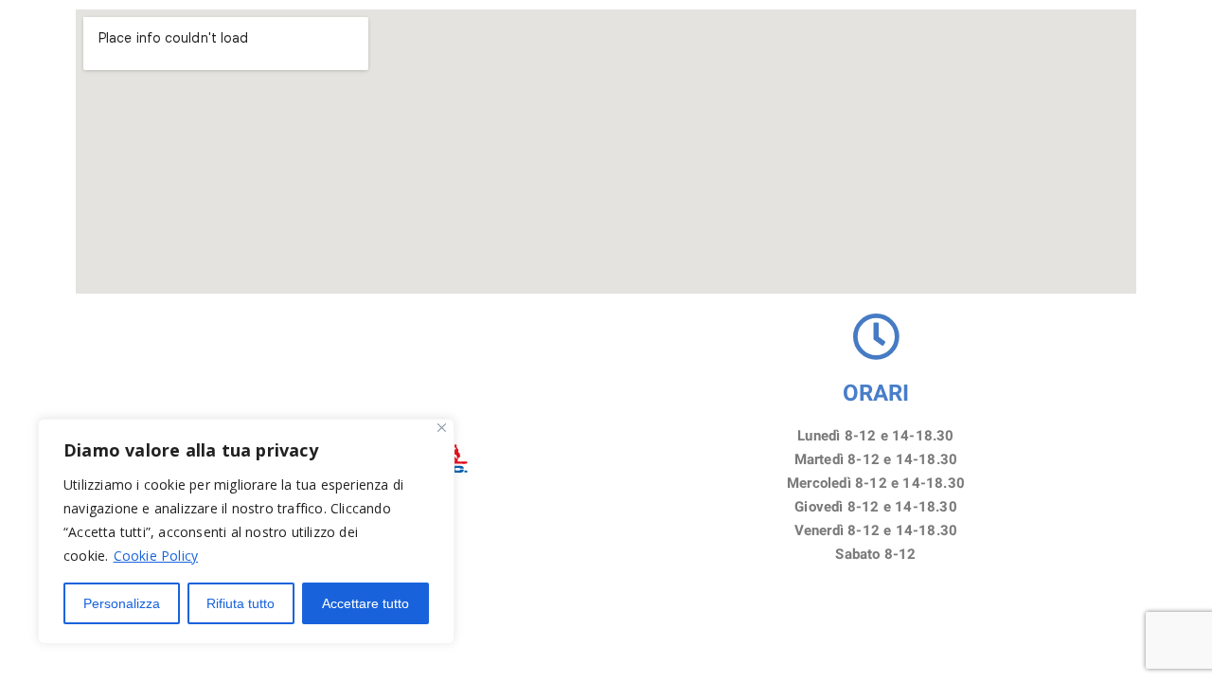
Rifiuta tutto (240, 603)
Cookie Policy (156, 556)
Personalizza (121, 603)
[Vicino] (441, 427)
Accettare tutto (365, 603)
